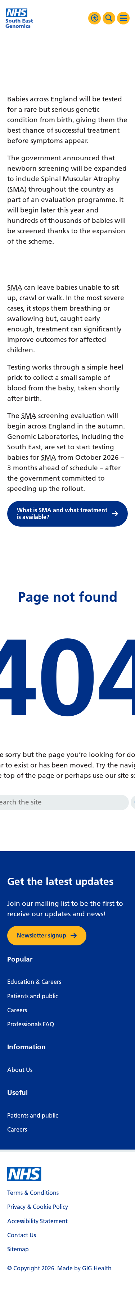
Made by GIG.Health (84, 1268)
